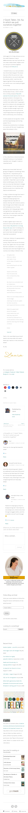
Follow (6, 613)
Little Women (7, 762)
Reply (4, 457)
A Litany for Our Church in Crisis (12, 668)
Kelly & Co (15, 66)
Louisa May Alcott (8, 764)
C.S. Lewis (6, 770)
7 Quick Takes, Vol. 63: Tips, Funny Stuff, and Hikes (8, 425)
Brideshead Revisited (9, 756)
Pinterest (22, 372)
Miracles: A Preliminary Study (12, 768)
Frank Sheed (7, 785)
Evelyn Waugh (7, 758)
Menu (15, 13)
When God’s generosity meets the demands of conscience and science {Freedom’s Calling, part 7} (13, 683)
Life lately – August (8, 674)
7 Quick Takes (12, 402)
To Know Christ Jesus (9, 782)
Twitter (17, 372)
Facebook (12, 372)
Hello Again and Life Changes (11, 650)
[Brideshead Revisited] (22, 759)
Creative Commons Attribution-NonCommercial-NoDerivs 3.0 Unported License (14, 726)
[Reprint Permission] (15, 806)
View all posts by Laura (16, 415)
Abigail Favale (7, 779)
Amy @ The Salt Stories (15, 463)
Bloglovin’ (5, 374)
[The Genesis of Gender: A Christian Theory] (22, 777)
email (13, 374)
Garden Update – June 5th (10, 647)
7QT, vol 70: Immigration (9, 677)
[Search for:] (10, 629)
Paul (10, 441)
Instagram (7, 372)
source (9, 332)
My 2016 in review (21, 424)
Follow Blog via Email (10, 595)
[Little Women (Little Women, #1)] (22, 765)
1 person (12, 520)
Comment (19, 547)
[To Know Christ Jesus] (22, 786)
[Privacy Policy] (12, 806)
